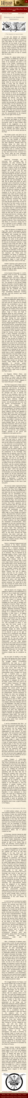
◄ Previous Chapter (7, 13)
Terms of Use (13, 1094)
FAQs (8, 1094)
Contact (24, 1094)
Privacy (19, 1094)
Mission (3, 1094)
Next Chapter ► (22, 13)
